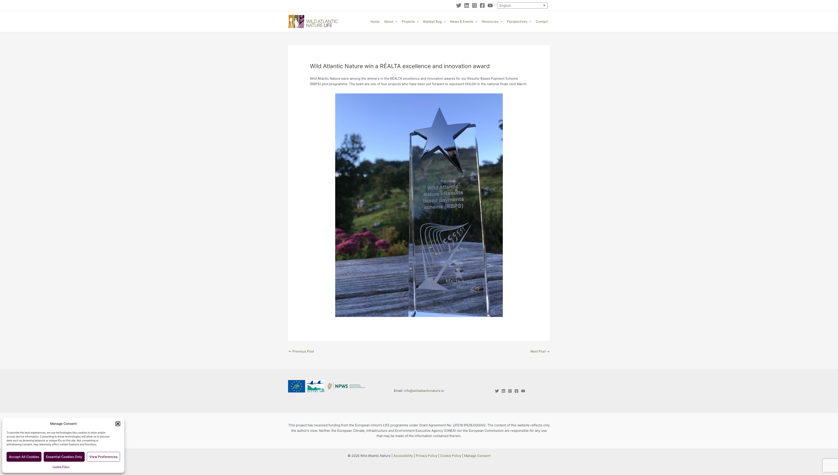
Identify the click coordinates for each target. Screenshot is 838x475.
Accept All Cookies (24, 457)
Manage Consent (477, 456)
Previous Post (301, 351)
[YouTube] (490, 5)
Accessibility (403, 456)
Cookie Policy (61, 466)
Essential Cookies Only (64, 457)
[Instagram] (474, 5)
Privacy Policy (426, 456)
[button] (118, 424)
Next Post (540, 351)
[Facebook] (482, 5)
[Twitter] (458, 5)
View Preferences (103, 457)
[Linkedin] (503, 391)
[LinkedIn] (466, 5)
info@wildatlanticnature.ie (424, 391)
